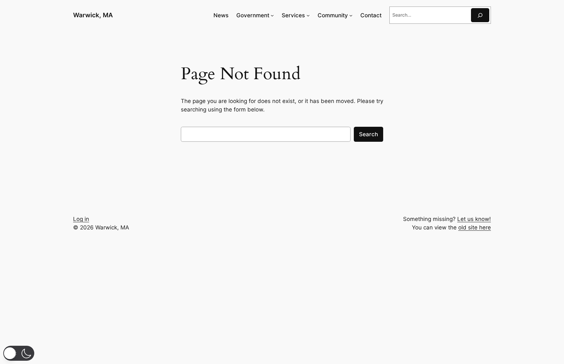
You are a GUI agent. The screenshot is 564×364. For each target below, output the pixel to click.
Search (368, 134)
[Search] (480, 15)
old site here (474, 227)
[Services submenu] (308, 15)
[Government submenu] (272, 15)
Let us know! (474, 219)
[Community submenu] (350, 15)
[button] (18, 353)
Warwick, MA (93, 15)
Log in (81, 219)
